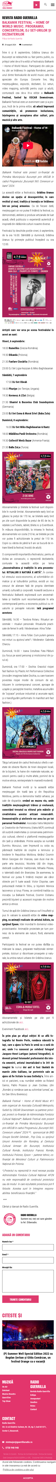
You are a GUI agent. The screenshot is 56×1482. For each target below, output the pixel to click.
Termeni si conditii (10, 1454)
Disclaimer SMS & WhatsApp (42, 1458)
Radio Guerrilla (28, 1214)
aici (21, 1022)
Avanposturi (35, 1398)
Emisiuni (6, 1390)
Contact (33, 1409)
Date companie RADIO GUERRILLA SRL (17, 1458)
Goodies (33, 1402)
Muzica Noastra (9, 1394)
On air (4, 1387)
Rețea (32, 1406)
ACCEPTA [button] (28, 1478)
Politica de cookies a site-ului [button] (18, 1469)
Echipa (33, 1395)
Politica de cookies (45, 1454)
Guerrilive (6, 1397)
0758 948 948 (12, 1447)
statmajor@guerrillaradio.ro (19, 1442)
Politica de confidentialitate (27, 1454)
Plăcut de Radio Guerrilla (12, 38)
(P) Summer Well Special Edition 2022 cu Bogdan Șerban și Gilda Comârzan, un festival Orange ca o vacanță (28, 1357)
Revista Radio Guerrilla (19, 17)
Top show (6, 1401)
